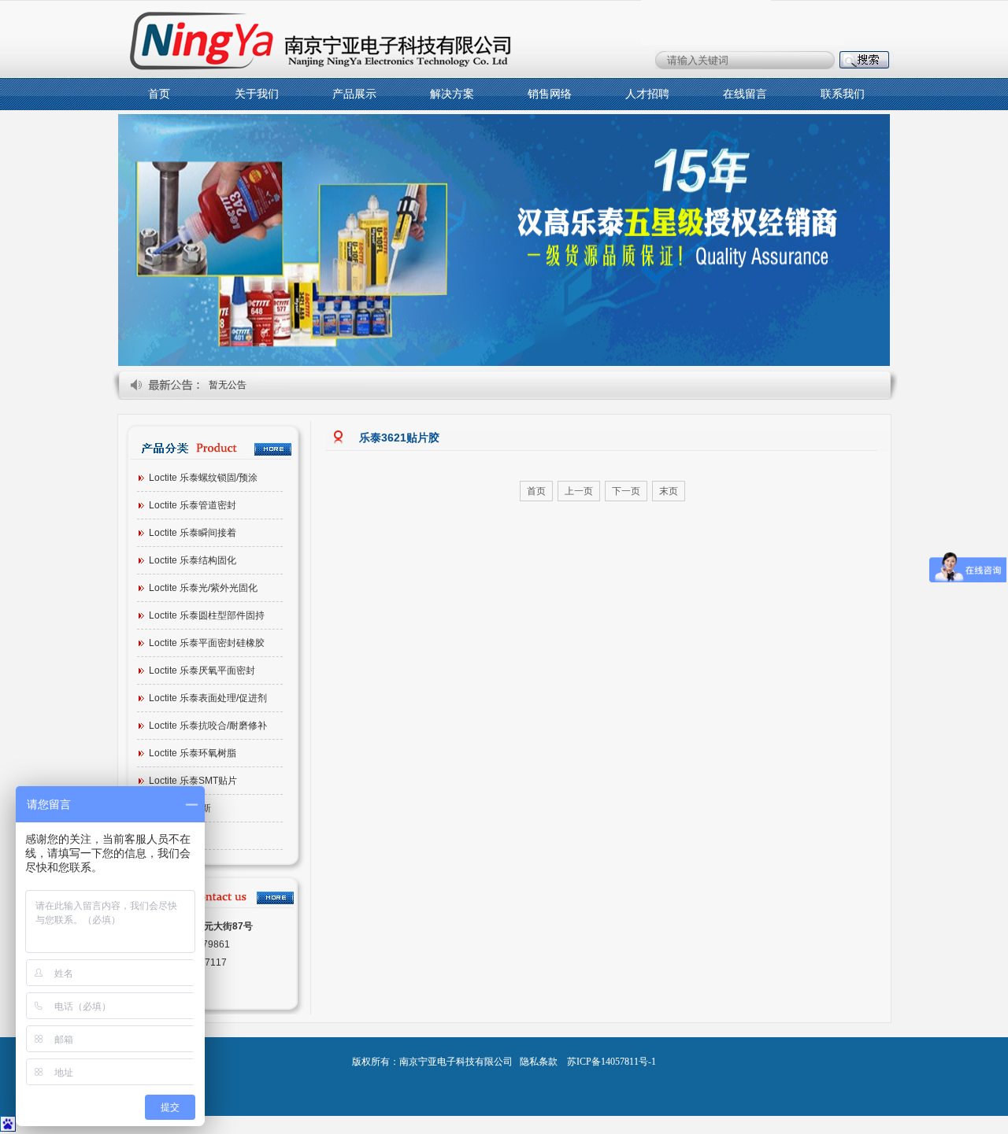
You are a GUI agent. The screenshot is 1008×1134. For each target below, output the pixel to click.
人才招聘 (647, 94)
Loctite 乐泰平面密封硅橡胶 (207, 642)
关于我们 (257, 94)
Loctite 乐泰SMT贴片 (193, 780)
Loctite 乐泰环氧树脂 (192, 753)
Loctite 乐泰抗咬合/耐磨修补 (208, 725)
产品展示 (354, 94)
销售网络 (550, 94)
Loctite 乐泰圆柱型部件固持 (207, 615)
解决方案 (452, 94)
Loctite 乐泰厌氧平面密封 (202, 670)
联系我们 (843, 94)
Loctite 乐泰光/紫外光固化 (203, 587)
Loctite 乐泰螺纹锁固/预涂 (203, 477)
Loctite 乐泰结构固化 (192, 560)
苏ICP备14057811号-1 (611, 1061)
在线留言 (745, 94)
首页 (159, 94)
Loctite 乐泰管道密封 (192, 505)
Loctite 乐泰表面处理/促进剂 (208, 698)
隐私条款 (539, 1061)
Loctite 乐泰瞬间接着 (192, 532)
